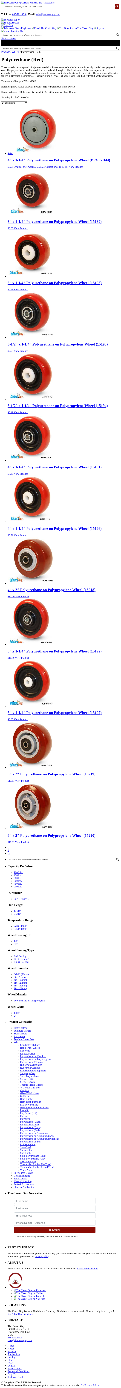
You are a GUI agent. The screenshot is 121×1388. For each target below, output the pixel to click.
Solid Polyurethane (29, 1076)
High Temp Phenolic (30, 1101)
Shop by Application (24, 1187)
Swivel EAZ (26, 1079)
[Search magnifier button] (117, 6)
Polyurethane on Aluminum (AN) (37, 1136)
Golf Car (24, 1096)
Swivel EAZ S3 (28, 1082)
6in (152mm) (20, 985)
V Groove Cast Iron (30, 1087)
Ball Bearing (20, 956)
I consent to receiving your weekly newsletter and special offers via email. (48, 1236)
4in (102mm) (20, 980)
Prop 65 (11, 1374)
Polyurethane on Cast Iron (33, 1056)
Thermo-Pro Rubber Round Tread (37, 1167)
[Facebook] (30, 1290)
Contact (11, 1365)
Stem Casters (20, 1033)
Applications (14, 1354)
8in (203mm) (20, 988)
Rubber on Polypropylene (33, 1070)
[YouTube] (29, 1299)
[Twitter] (28, 1293)
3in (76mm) (20, 977)
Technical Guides (16, 1377)
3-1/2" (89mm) (21, 974)
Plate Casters (20, 1028)
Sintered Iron (26, 1150)
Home (11, 1345)
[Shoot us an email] (44, 28)
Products (5, 52)
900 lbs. (18, 886)
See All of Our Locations (20, 1314)
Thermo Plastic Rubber (31, 1084)
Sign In (15, 22)
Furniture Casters (22, 1030)
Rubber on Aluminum (31, 1065)
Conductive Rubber (30, 1045)
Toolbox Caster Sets (24, 1039)
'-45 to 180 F (20, 929)
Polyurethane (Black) (30, 1121)
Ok (82, 1385)
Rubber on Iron (27, 1144)
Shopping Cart (27, 1073)
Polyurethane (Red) (30, 1130)
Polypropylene (27, 1053)
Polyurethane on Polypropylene (29, 1000)
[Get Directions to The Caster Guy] (75, 28)
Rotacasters (19, 1036)
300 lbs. (18, 878)
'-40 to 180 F (20, 926)
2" (15, 1015)
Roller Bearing (21, 962)
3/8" (16, 944)
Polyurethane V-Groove (32, 1062)
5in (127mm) (20, 982)
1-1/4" (17, 1013)
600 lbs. (18, 881)
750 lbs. (18, 883)
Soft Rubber (26, 1153)
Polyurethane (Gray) (30, 1127)
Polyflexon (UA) (28, 1113)
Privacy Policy (15, 1368)
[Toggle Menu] (116, 43)
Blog (10, 1360)
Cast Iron (24, 1090)
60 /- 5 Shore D (21, 899)
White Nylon (26, 1170)
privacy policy (42, 1256)
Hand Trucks (20, 1178)
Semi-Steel (25, 1147)
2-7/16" (17, 914)
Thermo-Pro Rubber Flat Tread (35, 1164)
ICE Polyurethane (29, 1104)
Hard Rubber (26, 1099)
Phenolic (24, 1110)
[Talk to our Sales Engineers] (16, 28)
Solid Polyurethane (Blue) (33, 1155)
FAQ (10, 1362)
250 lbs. (18, 875)
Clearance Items (22, 1175)
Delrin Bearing (21, 959)
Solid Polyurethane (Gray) (33, 1158)
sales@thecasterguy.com (48, 14)
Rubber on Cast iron (30, 1067)
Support (16, 19)
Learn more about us (87, 1268)
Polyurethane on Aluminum (34, 1133)
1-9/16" (17, 911)
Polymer (24, 1116)
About (11, 1348)
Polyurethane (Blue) (30, 1124)
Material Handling (23, 1181)
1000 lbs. (18, 872)
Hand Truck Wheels (30, 1047)
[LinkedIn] (29, 1296)
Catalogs (12, 1357)
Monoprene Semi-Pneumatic (34, 1107)
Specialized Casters (23, 1173)
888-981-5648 (19, 14)
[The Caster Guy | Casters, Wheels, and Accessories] (28, 2)
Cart (10, 25)
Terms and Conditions (18, 1371)
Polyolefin (25, 1119)
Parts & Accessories (24, 1184)
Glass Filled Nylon (29, 1093)
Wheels (15, 52)
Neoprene (25, 1050)
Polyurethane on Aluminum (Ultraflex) (39, 1138)
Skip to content (8, 38)
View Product (76, 166)
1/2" (16, 941)
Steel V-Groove (28, 1161)
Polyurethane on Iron (30, 1141)
